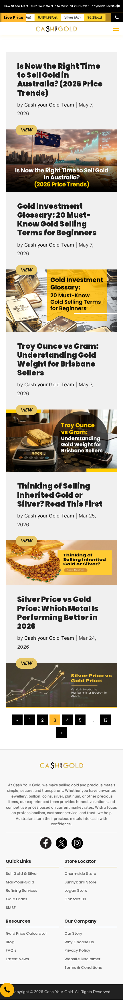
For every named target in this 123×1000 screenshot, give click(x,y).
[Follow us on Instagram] (77, 843)
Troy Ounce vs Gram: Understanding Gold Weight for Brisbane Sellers (58, 359)
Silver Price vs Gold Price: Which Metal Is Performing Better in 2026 (57, 612)
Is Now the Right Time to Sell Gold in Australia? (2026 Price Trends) (60, 79)
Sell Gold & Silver (22, 873)
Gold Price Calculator (26, 933)
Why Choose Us (79, 942)
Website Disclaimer (82, 959)
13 (106, 720)
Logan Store (75, 890)
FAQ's (11, 950)
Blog (10, 942)
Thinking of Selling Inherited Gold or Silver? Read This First (59, 495)
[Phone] (117, 17)
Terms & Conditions (83, 967)
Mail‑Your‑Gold (20, 882)
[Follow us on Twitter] (61, 843)
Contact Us (75, 899)
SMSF (11, 907)
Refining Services (21, 890)
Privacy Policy (77, 950)
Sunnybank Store (80, 882)
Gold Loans (16, 899)
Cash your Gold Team (49, 105)
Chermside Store (80, 873)
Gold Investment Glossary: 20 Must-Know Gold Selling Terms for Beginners (57, 219)
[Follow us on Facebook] (45, 843)
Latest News (17, 959)
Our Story (73, 933)
